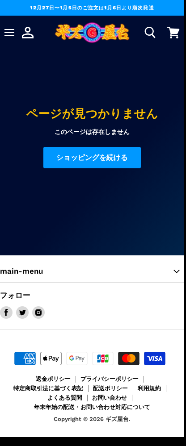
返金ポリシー (53, 378)
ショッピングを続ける (92, 157)
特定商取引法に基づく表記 (48, 388)
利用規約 (149, 388)
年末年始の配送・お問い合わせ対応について (92, 407)
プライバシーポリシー (109, 378)
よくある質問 (64, 397)
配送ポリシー (110, 388)
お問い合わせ (109, 397)
